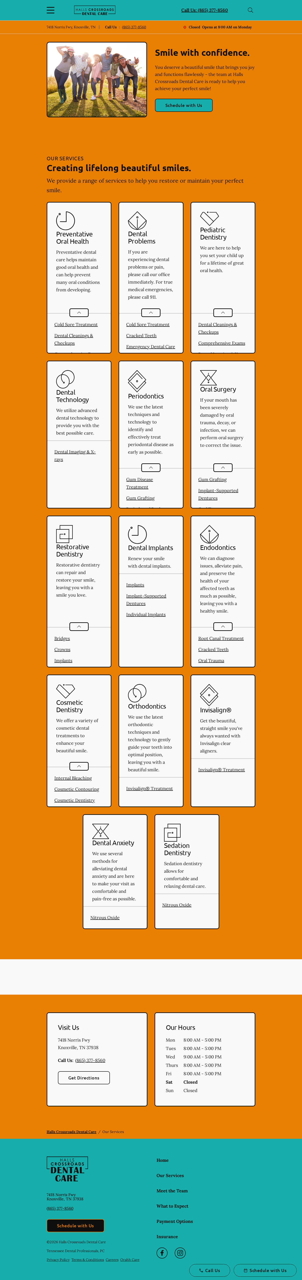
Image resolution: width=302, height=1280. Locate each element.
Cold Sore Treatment (76, 324)
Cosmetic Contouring (76, 789)
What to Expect (172, 1206)
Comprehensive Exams (221, 343)
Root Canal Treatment (221, 638)
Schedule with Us (183, 105)
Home (163, 1160)
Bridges (62, 638)
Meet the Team (172, 1190)
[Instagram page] (180, 1253)
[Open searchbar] (250, 10)
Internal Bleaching (73, 778)
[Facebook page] (162, 1253)
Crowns (62, 649)
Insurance (167, 1236)
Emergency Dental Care (150, 346)
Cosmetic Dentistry (74, 800)
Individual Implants (146, 614)
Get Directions (83, 1078)
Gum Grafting (140, 498)
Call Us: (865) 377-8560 (204, 10)
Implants (63, 660)
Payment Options (175, 1221)
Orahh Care (130, 1259)
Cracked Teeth (141, 335)
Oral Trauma (211, 660)
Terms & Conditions (87, 1259)
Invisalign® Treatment (149, 788)
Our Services (170, 1175)
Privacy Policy (58, 1259)
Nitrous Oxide (105, 917)
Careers (112, 1259)
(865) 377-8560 (134, 27)
